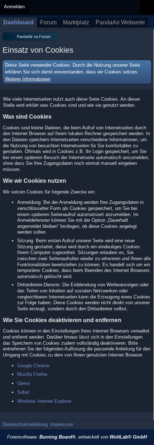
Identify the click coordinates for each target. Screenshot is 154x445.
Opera (23, 383)
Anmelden (14, 6)
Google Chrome (33, 365)
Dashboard (18, 22)
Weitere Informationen (27, 79)
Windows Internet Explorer (44, 401)
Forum (48, 22)
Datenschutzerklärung (25, 424)
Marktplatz (76, 22)
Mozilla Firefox (32, 374)
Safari (23, 392)
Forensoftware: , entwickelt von (77, 437)
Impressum (61, 424)
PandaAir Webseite (120, 22)
